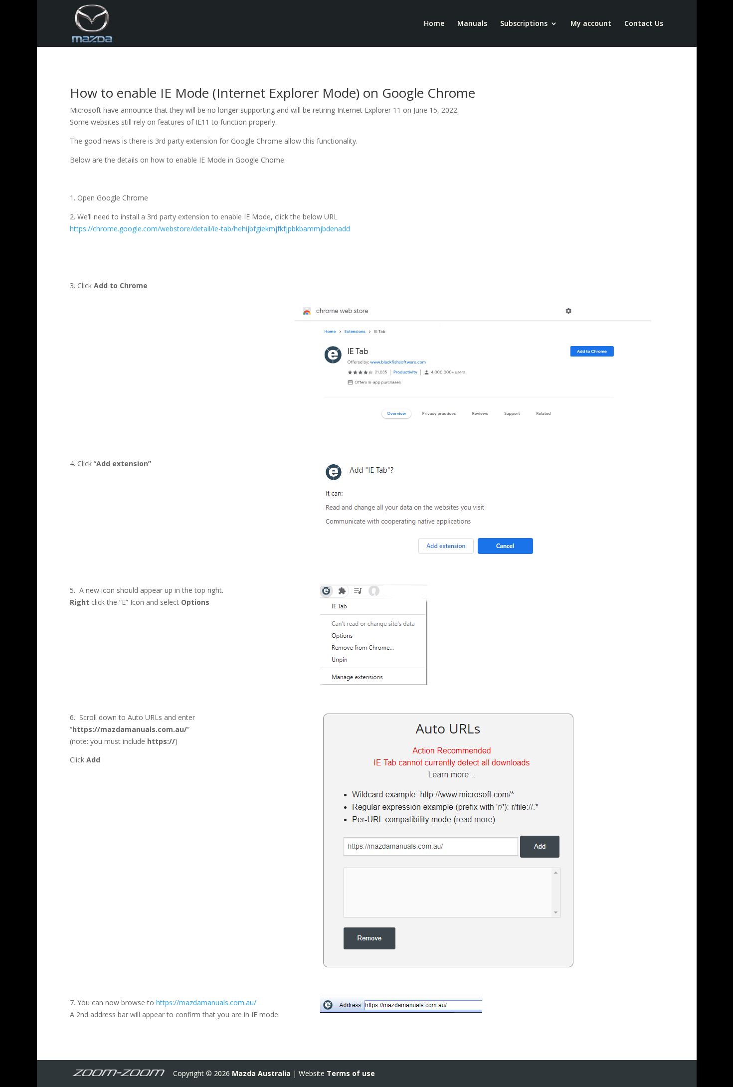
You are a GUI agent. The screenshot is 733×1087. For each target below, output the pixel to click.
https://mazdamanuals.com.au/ (206, 1002)
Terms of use (351, 1073)
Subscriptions (524, 24)
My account (590, 24)
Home (434, 24)
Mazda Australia (261, 1073)
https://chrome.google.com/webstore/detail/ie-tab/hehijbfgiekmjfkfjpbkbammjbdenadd (210, 228)
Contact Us (643, 24)
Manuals (472, 24)
